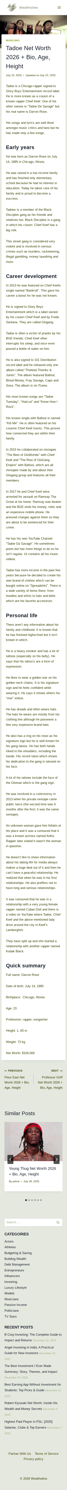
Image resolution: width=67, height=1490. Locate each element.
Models (9, 1293)
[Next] (57, 1159)
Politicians (11, 1310)
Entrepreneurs (14, 1270)
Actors (9, 1241)
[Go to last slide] (10, 1159)
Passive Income (15, 1305)
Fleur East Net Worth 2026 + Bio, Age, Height (17, 1079)
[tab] (26, 1200)
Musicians (13, 40)
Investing (10, 1282)
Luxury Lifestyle (15, 1287)
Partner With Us (20, 1454)
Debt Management (17, 1264)
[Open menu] (59, 7)
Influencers (12, 1276)
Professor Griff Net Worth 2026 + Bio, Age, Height (50, 1079)
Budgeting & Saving (18, 1253)
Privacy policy (33, 1459)
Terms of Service (46, 1454)
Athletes (10, 1247)
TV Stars (10, 1316)
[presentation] (33, 1141)
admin (16, 1181)
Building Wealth (15, 1259)
